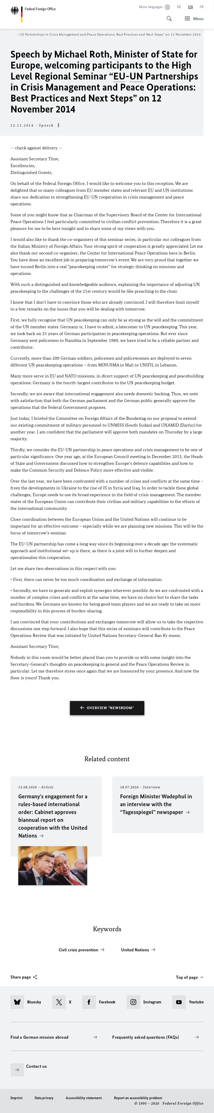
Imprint (16, 1098)
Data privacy (44, 1098)
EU (15, 34)
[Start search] (167, 16)
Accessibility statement (84, 1098)
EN (190, 7)
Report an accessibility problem (138, 1098)
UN (21, 34)
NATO (70, 375)
